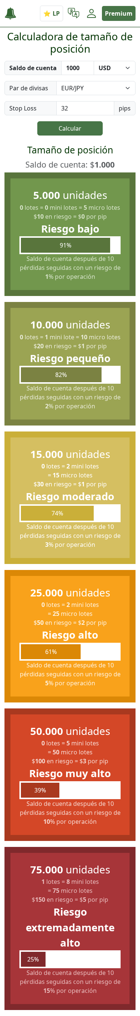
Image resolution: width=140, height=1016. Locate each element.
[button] (74, 13)
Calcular (70, 128)
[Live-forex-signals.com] (13, 14)
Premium (119, 13)
